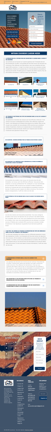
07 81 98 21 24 (24, 2)
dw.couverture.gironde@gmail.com (39, 2)
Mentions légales (29, 429)
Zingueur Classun (28, 346)
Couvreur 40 (20, 383)
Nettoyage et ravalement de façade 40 (20, 398)
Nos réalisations (12, 32)
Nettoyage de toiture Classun (10, 348)
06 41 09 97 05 (15, 2)
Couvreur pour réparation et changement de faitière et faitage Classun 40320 (28, 354)
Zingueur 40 (20, 386)
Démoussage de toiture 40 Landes (20, 414)
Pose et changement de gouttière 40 (20, 404)
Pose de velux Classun (18, 348)
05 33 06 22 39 (7, 2)
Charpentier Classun (10, 344)
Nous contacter (12, 36)
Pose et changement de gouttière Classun (10, 353)
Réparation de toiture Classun (19, 352)
